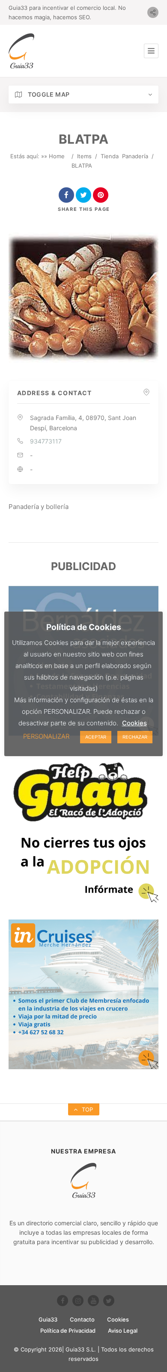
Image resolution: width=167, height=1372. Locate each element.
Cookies (118, 1319)
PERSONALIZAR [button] (46, 736)
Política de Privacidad (67, 1330)
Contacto (82, 1319)
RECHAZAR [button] (134, 737)
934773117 (46, 441)
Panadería (135, 156)
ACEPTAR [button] (95, 737)
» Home (54, 156)
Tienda (110, 156)
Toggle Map (47, 94)
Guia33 (48, 1319)
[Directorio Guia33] (21, 50)
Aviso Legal (122, 1330)
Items (84, 156)
